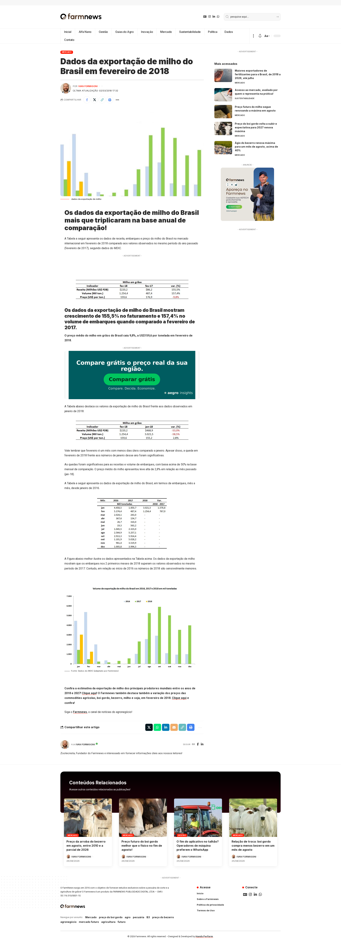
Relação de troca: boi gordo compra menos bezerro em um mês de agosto (253, 845)
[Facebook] (198, 744)
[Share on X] (94, 99)
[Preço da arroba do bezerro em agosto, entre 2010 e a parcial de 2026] (88, 818)
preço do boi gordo (111, 917)
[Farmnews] (81, 17)
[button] (253, 36)
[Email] (174, 727)
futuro (122, 921)
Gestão (182, 835)
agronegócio (68, 921)
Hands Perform (204, 936)
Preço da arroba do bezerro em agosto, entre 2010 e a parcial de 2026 (85, 845)
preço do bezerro (163, 917)
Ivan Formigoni (88, 86)
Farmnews (80, 712)
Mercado (67, 52)
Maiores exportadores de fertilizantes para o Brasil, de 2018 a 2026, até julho (258, 74)
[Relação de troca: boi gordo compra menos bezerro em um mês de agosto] (253, 818)
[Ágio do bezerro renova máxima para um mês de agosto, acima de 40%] (223, 147)
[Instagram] (209, 16)
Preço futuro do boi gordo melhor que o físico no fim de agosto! (141, 845)
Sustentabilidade (245, 98)
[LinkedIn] (214, 16)
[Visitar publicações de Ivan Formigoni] (65, 88)
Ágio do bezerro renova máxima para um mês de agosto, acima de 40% (256, 146)
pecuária (138, 917)
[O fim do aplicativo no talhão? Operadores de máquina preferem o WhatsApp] (198, 818)
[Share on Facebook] (86, 99)
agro (128, 917)
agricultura (108, 921)
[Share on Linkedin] (165, 727)
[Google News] (204, 16)
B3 (148, 917)
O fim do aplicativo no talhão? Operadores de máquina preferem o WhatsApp (198, 845)
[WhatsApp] (218, 16)
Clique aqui (89, 693)
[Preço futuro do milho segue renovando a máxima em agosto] (223, 111)
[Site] (193, 744)
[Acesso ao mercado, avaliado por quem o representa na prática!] (223, 94)
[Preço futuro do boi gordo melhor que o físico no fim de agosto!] (143, 818)
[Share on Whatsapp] (157, 727)
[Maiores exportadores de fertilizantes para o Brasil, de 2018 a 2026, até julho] (223, 75)
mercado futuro (89, 921)
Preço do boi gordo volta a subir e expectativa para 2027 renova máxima (256, 127)
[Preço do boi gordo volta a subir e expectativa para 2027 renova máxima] (223, 128)
